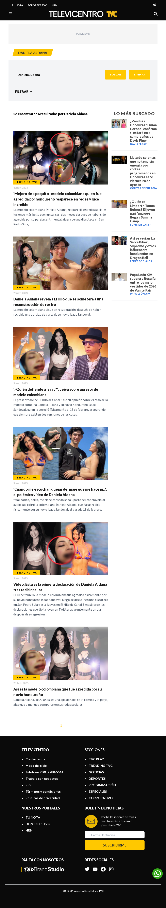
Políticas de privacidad (43, 798)
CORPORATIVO (101, 798)
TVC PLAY (96, 759)
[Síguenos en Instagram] (111, 867)
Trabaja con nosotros (42, 778)
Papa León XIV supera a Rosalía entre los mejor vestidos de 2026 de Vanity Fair (143, 282)
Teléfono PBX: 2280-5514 (44, 772)
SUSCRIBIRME (115, 845)
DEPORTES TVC (37, 5)
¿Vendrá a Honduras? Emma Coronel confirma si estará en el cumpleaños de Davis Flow (143, 130)
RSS (28, 785)
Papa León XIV (140, 293)
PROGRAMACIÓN (102, 785)
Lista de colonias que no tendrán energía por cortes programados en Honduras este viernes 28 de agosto (143, 171)
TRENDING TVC (101, 765)
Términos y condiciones (43, 791)
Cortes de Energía (143, 188)
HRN (54, 5)
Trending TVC (27, 182)
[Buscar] (155, 13)
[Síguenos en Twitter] (87, 867)
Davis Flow (138, 143)
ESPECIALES (98, 791)
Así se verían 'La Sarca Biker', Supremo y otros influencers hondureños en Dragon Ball (143, 248)
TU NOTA (17, 5)
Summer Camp (140, 224)
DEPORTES (97, 778)
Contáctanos (35, 759)
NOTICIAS (96, 772)
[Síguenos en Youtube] (95, 867)
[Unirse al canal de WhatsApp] (157, 873)
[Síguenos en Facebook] (103, 867)
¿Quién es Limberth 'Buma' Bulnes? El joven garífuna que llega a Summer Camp (142, 211)
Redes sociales (141, 261)
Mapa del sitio (36, 765)
